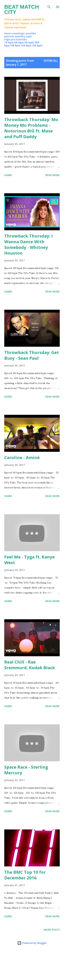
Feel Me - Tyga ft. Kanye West (29, 559)
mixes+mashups (14, 33)
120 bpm (26, 45)
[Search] (49, 6)
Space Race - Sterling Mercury (26, 770)
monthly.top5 (23, 36)
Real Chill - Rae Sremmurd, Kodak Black (29, 664)
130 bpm (37, 45)
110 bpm (15, 45)
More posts (52, 929)
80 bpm (19, 42)
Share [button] (8, 175)
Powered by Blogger (34, 943)
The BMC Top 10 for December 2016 (25, 875)
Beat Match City (21, 9)
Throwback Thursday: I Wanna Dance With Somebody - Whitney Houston (28, 244)
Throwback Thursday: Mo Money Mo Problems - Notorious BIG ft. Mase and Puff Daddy (31, 127)
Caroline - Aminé (22, 457)
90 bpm (29, 42)
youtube (30, 33)
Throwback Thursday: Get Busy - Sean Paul (31, 355)
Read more (52, 175)
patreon (9, 36)
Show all (51, 61)
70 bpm (9, 42)
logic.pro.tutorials (15, 39)
